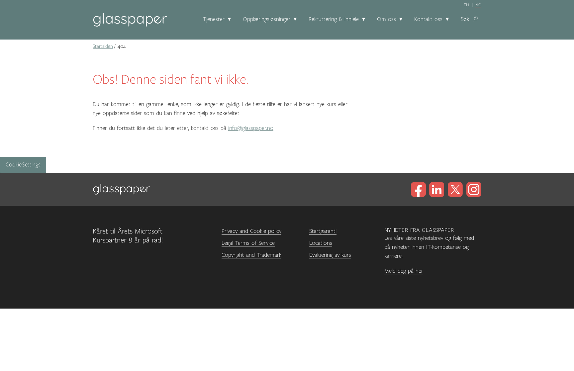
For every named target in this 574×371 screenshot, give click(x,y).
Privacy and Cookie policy (251, 231)
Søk (465, 19)
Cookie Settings (23, 165)
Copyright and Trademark (251, 255)
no (478, 5)
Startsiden (103, 46)
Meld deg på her (403, 271)
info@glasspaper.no (250, 128)
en (466, 5)
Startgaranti (322, 231)
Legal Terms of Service (248, 243)
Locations (320, 243)
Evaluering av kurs (330, 255)
